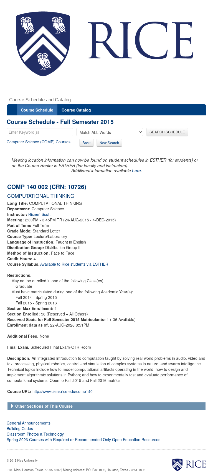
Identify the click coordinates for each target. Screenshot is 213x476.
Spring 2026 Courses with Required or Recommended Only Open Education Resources (83, 439)
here (136, 170)
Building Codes (20, 428)
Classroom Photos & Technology (35, 434)
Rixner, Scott (39, 214)
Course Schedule (37, 110)
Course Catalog (76, 110)
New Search (109, 142)
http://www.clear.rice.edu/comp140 (62, 391)
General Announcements (28, 423)
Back (86, 142)
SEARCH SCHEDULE (167, 131)
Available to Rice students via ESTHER (74, 264)
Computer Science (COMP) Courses (38, 141)
